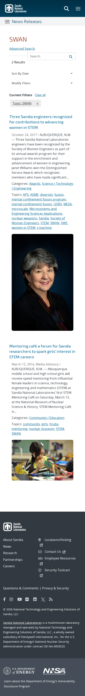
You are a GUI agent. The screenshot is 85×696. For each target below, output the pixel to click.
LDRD (58, 204)
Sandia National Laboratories (22, 623)
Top (73, 691)
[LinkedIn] (36, 599)
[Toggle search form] (66, 8)
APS (26, 194)
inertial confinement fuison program (39, 199)
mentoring (19, 429)
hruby (53, 424)
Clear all (40, 95)
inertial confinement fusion (32, 204)
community (31, 424)
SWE (64, 223)
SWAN (54, 223)
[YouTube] (20, 599)
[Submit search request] (71, 56)
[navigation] (42, 73)
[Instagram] (12, 599)
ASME (34, 194)
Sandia (44, 218)
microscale (20, 209)
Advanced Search (22, 48)
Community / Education (46, 418)
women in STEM (23, 228)
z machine (44, 228)
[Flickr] (28, 599)
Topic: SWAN (21, 103)
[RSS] (52, 599)
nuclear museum (41, 429)
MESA (67, 204)
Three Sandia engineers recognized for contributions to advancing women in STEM (40, 122)
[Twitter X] (44, 599)
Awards (34, 183)
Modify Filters (25, 83)
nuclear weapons (24, 218)
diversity (46, 194)
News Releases (27, 21)
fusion (59, 194)
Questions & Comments (21, 588)
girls (45, 424)
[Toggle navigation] (7, 21)
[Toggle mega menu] (78, 8)
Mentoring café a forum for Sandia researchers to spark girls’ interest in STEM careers (42, 351)
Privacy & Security (55, 588)
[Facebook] (5, 599)
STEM (45, 223)
